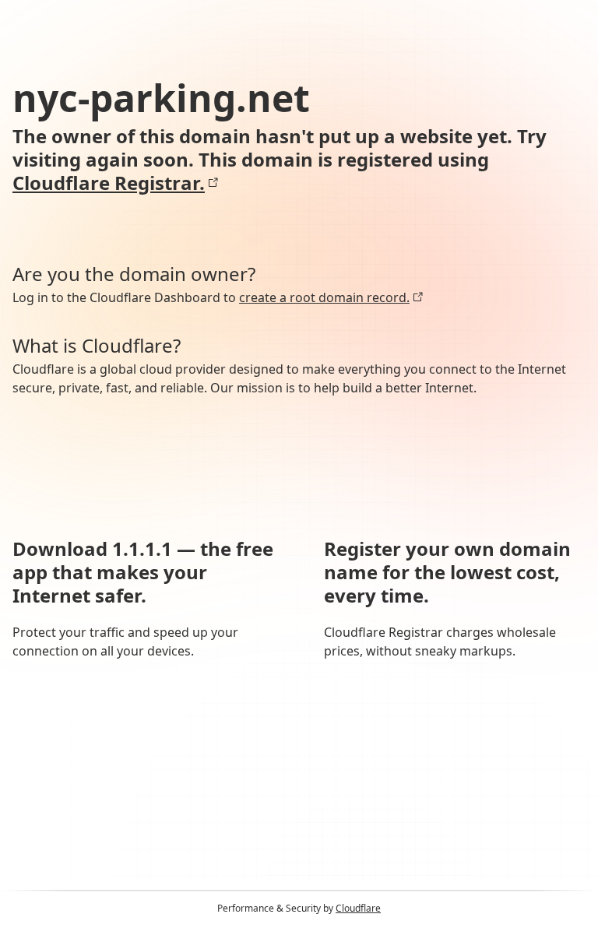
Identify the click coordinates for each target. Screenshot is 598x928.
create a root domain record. (324, 297)
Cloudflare (358, 908)
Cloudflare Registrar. (108, 183)
